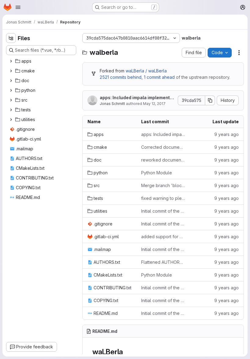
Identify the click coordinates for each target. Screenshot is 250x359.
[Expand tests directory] (11, 109)
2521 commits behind (120, 77)
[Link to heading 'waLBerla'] (127, 351)
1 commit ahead (159, 77)
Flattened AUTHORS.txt (163, 262)
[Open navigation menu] (18, 7)
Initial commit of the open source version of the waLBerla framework (163, 211)
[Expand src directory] (11, 100)
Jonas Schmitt (112, 103)
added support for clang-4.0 (163, 236)
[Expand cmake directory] (11, 71)
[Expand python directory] (11, 90)
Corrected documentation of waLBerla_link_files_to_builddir (163, 147)
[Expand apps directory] (11, 61)
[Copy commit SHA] (210, 100)
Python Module (156, 172)
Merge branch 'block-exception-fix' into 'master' (163, 185)
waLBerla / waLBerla (146, 70)
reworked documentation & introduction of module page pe (163, 159)
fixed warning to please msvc (163, 198)
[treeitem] (41, 61)
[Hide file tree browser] (11, 38)
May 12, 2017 (154, 103)
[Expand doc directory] (11, 80)
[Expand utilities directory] (11, 119)
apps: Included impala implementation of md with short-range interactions (137, 98)
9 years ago (226, 134)
